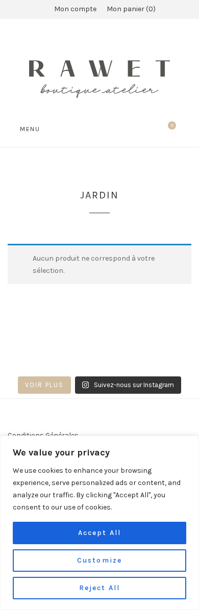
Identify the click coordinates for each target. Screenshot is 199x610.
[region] (99, 523)
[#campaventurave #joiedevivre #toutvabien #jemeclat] (76, 349)
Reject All (99, 587)
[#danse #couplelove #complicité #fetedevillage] (8, 363)
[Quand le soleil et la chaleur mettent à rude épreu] (76, 363)
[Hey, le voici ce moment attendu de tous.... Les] (144, 363)
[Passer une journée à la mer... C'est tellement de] (144, 349)
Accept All (99, 532)
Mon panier (130, 9)
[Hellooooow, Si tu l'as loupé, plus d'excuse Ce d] (8, 349)
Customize (99, 560)
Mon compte (75, 9)
